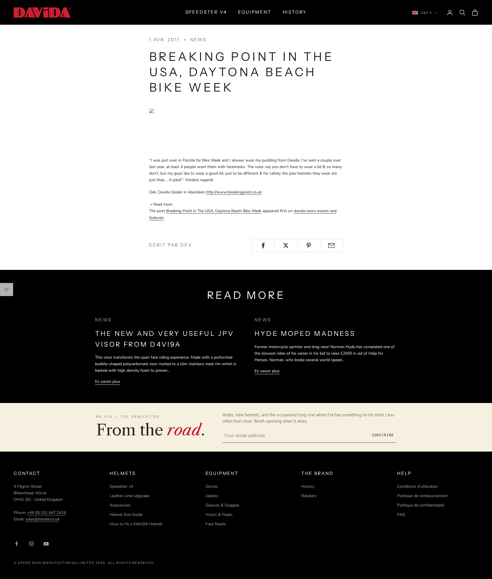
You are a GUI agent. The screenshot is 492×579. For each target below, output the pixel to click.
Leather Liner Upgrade (129, 496)
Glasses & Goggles (222, 505)
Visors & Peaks (219, 514)
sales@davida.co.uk (42, 519)
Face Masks (216, 524)
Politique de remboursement (422, 496)
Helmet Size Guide (126, 514)
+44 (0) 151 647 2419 (46, 512)
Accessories (120, 505)
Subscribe (383, 435)
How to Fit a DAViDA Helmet (136, 524)
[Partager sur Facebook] (263, 245)
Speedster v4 (121, 486)
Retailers (309, 496)
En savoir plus (107, 381)
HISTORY (295, 12)
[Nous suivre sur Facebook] (16, 544)
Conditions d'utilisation (417, 486)
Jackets (212, 496)
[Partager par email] (331, 245)
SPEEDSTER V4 (206, 12)
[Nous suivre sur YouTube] (46, 544)
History (307, 486)
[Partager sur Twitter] (285, 245)
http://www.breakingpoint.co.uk (234, 192)
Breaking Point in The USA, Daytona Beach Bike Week (213, 211)
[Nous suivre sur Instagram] (31, 544)
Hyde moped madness (305, 333)
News (198, 39)
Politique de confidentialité (420, 505)
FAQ (401, 514)
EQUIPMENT (254, 12)
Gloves (212, 486)
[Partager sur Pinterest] (309, 245)
